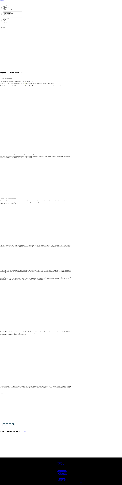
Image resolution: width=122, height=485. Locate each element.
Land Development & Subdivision (62, 476)
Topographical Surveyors (8, 13)
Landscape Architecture (62, 480)
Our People (5, 5)
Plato (81, 482)
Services (5, 8)
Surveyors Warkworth (62, 475)
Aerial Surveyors (6, 14)
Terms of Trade (6, 7)
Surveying (5, 10)
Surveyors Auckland (62, 468)
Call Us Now (23, 431)
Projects (5, 19)
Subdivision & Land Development (9, 9)
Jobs (4, 6)
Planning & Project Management (9, 15)
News (4, 20)
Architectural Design (62, 479)
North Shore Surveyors (62, 473)
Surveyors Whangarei (62, 474)
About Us (5, 3)
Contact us (5, 21)
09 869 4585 (5, 22)
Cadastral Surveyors (7, 12)
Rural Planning (6, 18)
